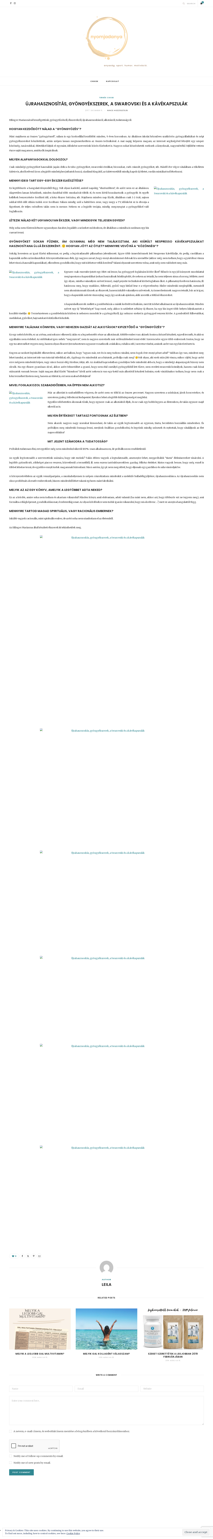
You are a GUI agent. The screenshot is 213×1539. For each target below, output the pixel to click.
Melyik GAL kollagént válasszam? (106, 1353)
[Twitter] (27, 1256)
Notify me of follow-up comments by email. (38, 1456)
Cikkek (94, 81)
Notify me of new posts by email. (32, 1462)
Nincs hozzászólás (117, 110)
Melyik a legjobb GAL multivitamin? (39, 1353)
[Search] (184, 3)
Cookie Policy (73, 1533)
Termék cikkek (106, 97)
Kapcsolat (112, 81)
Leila (106, 1284)
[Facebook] (22, 1256)
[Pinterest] (33, 1256)
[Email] (39, 1256)
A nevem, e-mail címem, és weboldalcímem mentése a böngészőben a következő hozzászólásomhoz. (71, 1431)
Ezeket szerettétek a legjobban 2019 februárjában (173, 1355)
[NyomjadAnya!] (106, 42)
